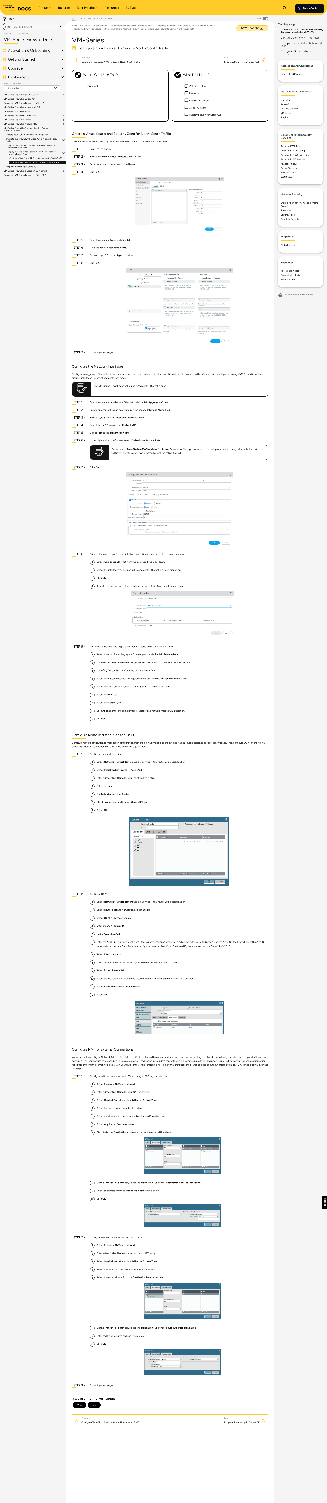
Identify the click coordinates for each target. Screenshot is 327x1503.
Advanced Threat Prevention (295, 155)
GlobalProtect (288, 245)
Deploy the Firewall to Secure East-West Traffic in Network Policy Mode (31, 146)
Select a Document (13, 83)
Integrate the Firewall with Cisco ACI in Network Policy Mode (31, 140)
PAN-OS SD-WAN (290, 108)
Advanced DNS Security (293, 159)
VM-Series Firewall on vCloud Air (19, 99)
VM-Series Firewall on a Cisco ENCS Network (25, 171)
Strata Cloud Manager (292, 74)
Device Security (289, 168)
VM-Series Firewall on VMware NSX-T (22, 107)
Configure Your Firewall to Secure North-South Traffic (34, 162)
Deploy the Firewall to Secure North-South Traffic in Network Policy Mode (32, 153)
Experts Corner (288, 279)
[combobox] (32, 26)
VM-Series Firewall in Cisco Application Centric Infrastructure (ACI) (26, 129)
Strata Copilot (311, 8)
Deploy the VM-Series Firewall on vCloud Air (24, 103)
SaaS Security (288, 177)
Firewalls (285, 100)
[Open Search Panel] (284, 8)
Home (74, 25)
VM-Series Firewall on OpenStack (20, 116)
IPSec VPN (286, 210)
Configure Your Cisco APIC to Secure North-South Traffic (36, 158)
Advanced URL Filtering (293, 150)
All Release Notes (290, 271)
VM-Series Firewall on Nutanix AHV (20, 124)
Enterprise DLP (288, 172)
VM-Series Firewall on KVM (17, 111)
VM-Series (84, 25)
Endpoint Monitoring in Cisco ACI (21, 167)
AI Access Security (290, 163)
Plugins (284, 117)
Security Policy (288, 214)
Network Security (292, 294)
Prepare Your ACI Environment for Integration (27, 135)
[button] (324, 1202)
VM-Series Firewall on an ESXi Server (21, 95)
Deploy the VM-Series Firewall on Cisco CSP (25, 175)
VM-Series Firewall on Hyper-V (18, 120)
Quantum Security (290, 219)
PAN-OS (285, 104)
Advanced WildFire (290, 146)
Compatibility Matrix (291, 275)
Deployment (308, 294)
